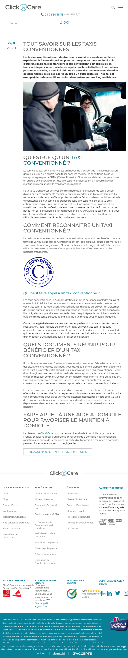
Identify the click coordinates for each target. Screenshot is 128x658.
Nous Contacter (11, 528)
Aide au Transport (44, 499)
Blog (5, 499)
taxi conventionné (52, 160)
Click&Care (46, 433)
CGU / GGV (72, 493)
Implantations (10, 511)
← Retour (12, 23)
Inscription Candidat (14, 516)
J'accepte (82, 654)
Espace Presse (11, 505)
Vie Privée (72, 528)
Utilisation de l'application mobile (46, 561)
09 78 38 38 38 (54, 14)
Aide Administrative (46, 493)
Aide (5, 493)
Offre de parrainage (45, 554)
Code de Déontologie (78, 505)
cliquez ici (59, 653)
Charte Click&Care (77, 499)
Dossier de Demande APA (46, 507)
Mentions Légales (76, 511)
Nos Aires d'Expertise (46, 542)
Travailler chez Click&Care (11, 536)
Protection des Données (80, 522)
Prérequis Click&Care (78, 516)
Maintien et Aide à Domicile (45, 535)
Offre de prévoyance (46, 548)
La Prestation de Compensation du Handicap (44, 525)
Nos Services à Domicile (16, 522)
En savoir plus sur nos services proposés (57, 451)
